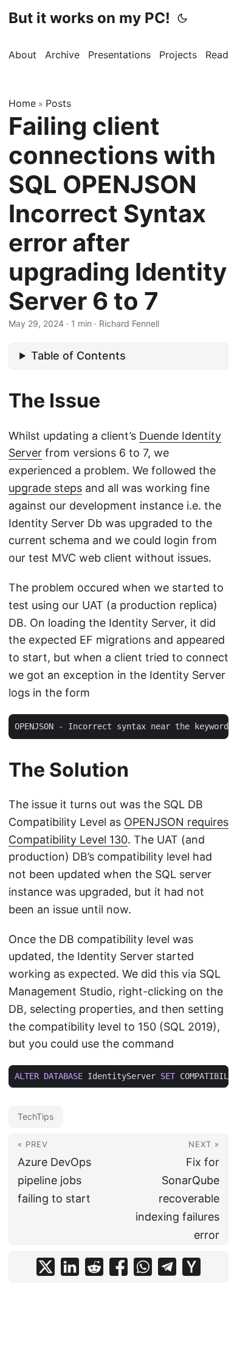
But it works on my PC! (89, 18)
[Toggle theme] (182, 18)
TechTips (35, 1116)
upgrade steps (45, 488)
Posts (58, 103)
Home (22, 103)
